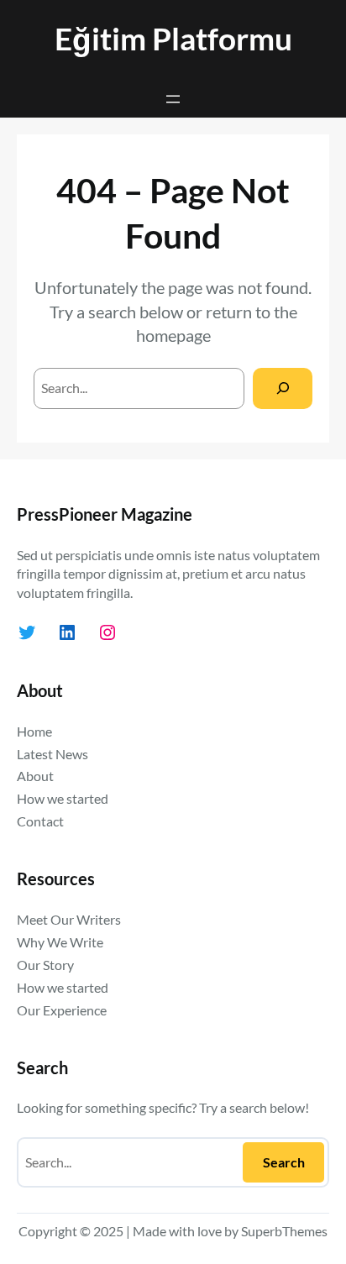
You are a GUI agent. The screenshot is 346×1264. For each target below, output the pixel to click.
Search (284, 1162)
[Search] (282, 388)
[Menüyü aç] (173, 99)
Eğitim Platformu (173, 38)
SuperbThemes (284, 1231)
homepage (173, 335)
